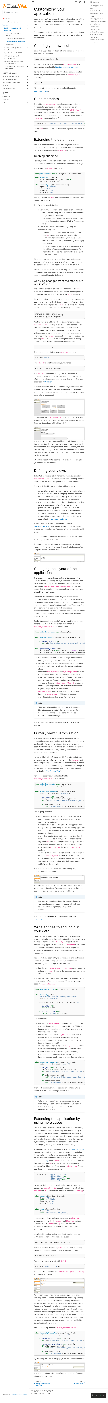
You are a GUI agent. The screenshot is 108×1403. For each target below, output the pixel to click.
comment (38, 1160)
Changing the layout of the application (98, 23)
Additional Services (9, 88)
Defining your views (96, 19)
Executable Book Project (19, 1395)
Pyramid (5, 85)
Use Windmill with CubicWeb (13, 53)
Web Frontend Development (11, 82)
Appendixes (6, 96)
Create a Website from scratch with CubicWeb (14, 68)
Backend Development (10, 79)
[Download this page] (84, 2)
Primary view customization (95, 28)
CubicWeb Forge (77, 1149)
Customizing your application (15, 41)
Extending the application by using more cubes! (97, 39)
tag (47, 1160)
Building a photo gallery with (13, 49)
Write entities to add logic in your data (97, 33)
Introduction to (11, 22)
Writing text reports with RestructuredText (12, 57)
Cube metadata (95, 11)
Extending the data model (96, 15)
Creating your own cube (96, 7)
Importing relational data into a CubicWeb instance (14, 62)
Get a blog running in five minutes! (14, 34)
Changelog (6, 99)
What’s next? (10, 44)
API (4, 102)
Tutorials (5, 25)
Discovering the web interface (15, 38)
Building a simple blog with (12, 29)
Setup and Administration (11, 76)
